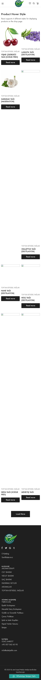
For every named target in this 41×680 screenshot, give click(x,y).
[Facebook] (2, 548)
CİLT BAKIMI (7, 572)
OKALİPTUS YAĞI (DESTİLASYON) (28, 250)
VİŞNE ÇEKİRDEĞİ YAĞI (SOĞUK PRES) (9, 55)
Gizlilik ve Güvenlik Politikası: (13, 613)
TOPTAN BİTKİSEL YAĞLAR (10, 51)
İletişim (4, 627)
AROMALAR (7, 587)
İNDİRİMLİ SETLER (9, 583)
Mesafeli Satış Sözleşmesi (11, 609)
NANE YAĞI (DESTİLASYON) (7, 291)
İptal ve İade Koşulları (10, 620)
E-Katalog (5, 553)
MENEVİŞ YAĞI (27, 492)
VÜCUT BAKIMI (8, 576)
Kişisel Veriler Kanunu (10, 624)
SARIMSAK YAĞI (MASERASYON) (7, 100)
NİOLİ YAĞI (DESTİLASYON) (28, 299)
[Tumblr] (13, 548)
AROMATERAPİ (8, 568)
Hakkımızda (6, 601)
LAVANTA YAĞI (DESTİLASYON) (28, 53)
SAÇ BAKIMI (7, 579)
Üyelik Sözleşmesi (8, 605)
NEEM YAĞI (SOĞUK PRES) (9, 493)
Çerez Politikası (8, 616)
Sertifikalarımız (7, 557)
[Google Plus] (10, 548)
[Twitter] (6, 548)
